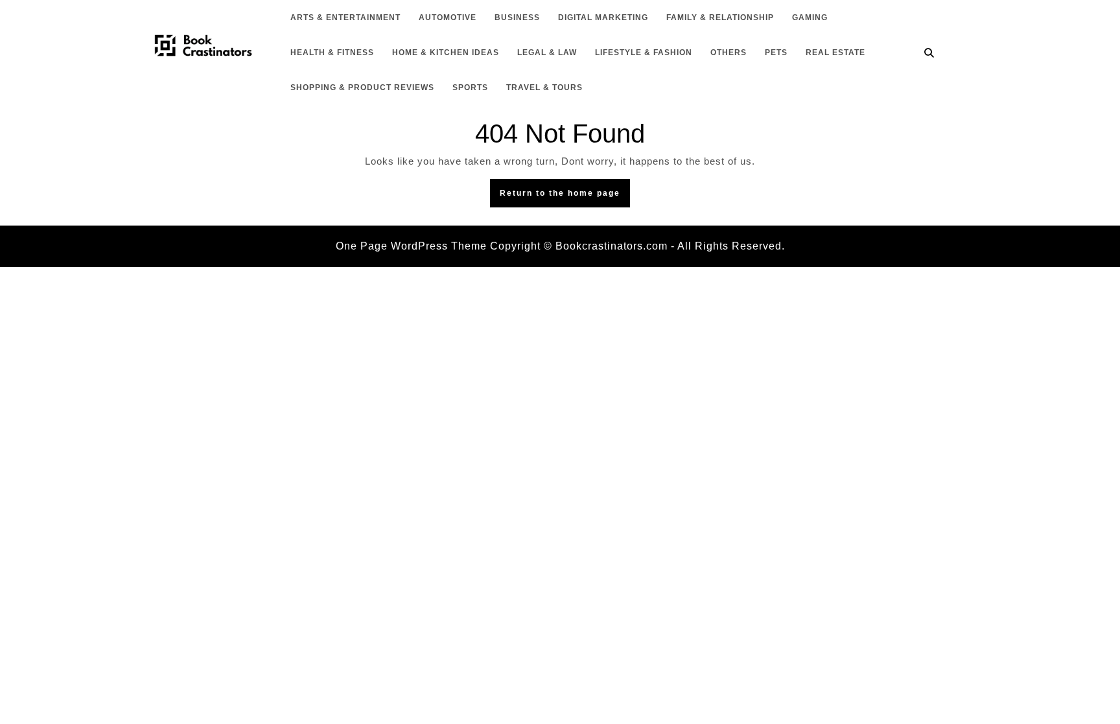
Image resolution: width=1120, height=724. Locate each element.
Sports (470, 87)
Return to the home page (565, 196)
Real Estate (835, 52)
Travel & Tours (544, 87)
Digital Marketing (603, 17)
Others (728, 52)
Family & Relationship (720, 17)
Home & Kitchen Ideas (445, 52)
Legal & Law (547, 52)
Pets (776, 52)
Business (517, 17)
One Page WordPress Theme (411, 245)
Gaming (810, 17)
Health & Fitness (332, 52)
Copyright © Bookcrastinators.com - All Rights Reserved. (637, 245)
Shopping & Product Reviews (362, 87)
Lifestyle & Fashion (643, 52)
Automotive (447, 17)
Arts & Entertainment (345, 17)
